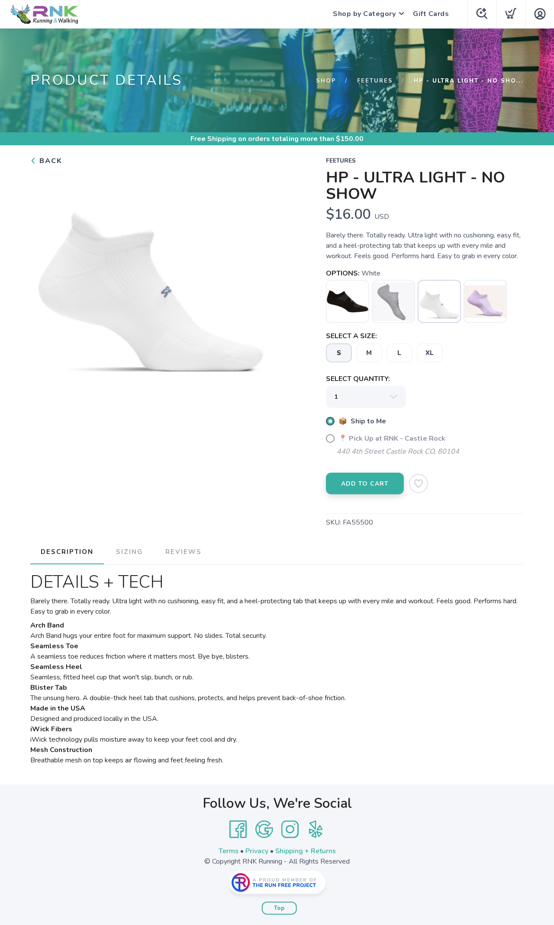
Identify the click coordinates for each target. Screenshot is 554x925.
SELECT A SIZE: (351, 336)
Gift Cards (431, 14)
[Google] (264, 829)
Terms (228, 851)
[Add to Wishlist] (418, 483)
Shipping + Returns (305, 851)
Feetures (375, 81)
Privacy (256, 851)
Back (49, 161)
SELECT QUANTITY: (358, 379)
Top (279, 908)
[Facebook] (238, 829)
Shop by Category (364, 14)
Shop (326, 81)
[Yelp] (316, 829)
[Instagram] (290, 829)
